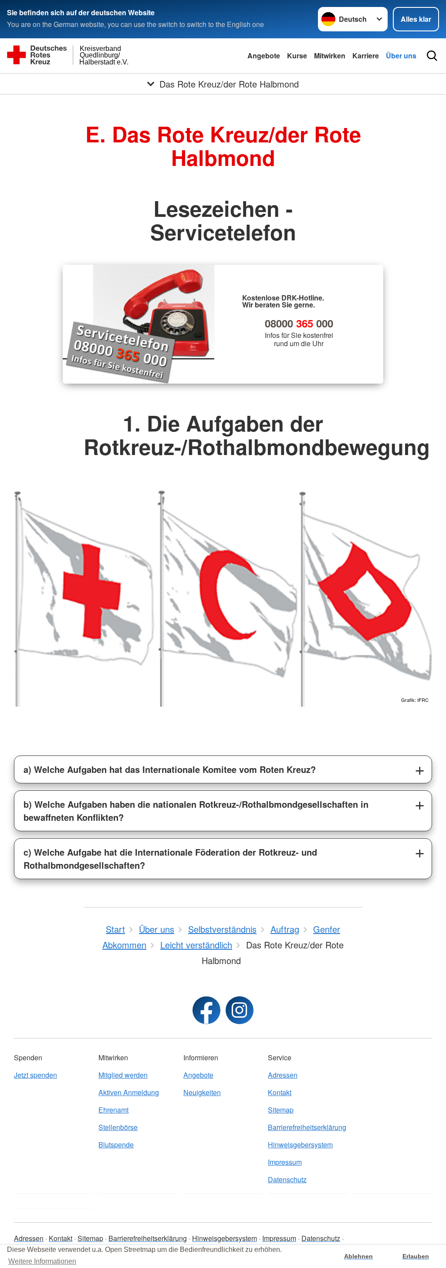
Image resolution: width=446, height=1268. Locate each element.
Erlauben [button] (415, 1256)
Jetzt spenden (35, 1075)
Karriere (365, 56)
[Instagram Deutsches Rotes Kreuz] (239, 1010)
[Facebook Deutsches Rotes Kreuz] (206, 1010)
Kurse (297, 56)
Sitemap (281, 1110)
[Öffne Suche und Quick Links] (432, 56)
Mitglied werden (123, 1075)
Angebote (263, 56)
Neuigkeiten (202, 1092)
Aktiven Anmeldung (128, 1092)
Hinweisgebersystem (300, 1145)
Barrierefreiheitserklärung (307, 1127)
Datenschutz (287, 1179)
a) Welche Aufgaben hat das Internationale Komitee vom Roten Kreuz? (170, 769)
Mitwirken (329, 56)
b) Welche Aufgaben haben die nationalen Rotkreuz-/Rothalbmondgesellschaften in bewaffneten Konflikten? (196, 810)
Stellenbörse (118, 1127)
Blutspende (116, 1145)
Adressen (282, 1075)
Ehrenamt (113, 1110)
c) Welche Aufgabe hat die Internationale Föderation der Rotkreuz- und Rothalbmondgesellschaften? (170, 858)
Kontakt (279, 1092)
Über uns (401, 56)
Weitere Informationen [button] (42, 1261)
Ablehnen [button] (358, 1256)
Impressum (285, 1162)
